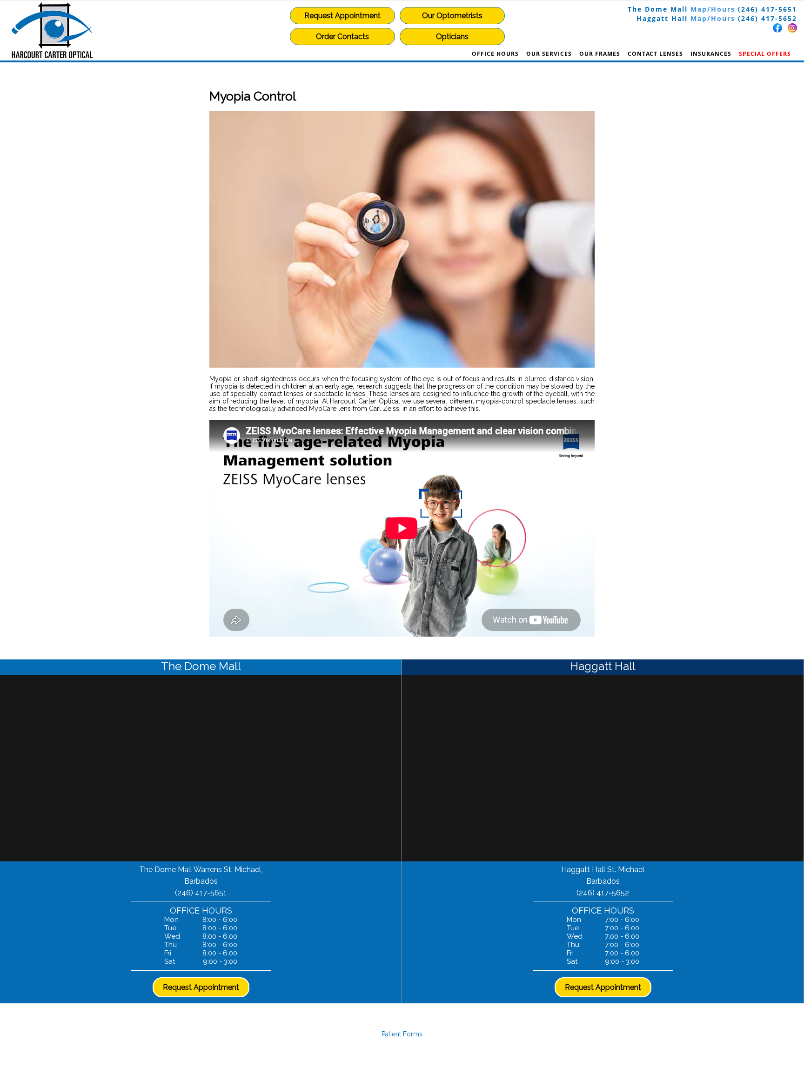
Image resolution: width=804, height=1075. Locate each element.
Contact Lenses (655, 54)
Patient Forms (402, 1034)
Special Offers (765, 54)
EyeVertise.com (459, 1056)
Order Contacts (342, 36)
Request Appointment (342, 15)
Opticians (452, 36)
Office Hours (495, 54)
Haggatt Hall (662, 18)
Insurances (710, 54)
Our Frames (599, 54)
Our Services (549, 54)
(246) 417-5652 (767, 18)
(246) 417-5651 (767, 9)
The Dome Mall (658, 9)
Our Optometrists (452, 15)
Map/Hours (712, 9)
